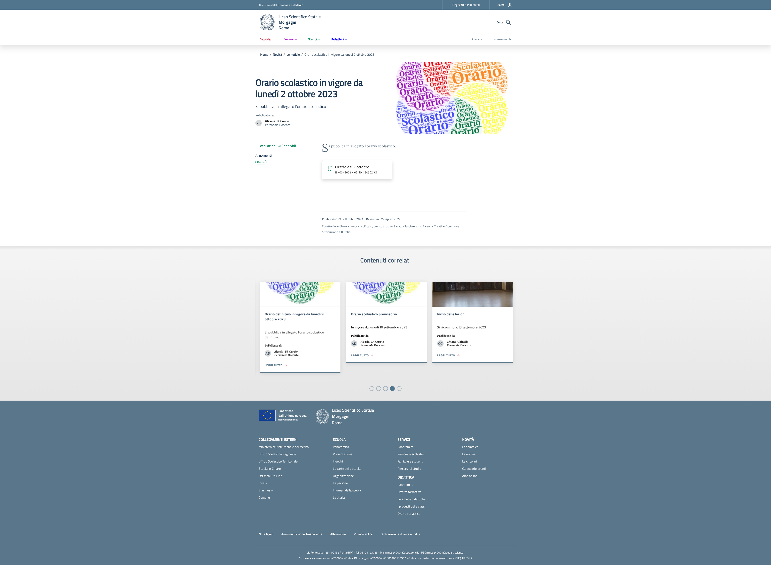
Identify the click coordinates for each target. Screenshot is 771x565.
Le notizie (293, 54)
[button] (502, 5)
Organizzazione (343, 475)
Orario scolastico (409, 513)
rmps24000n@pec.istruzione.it (445, 552)
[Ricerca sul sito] (508, 22)
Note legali (266, 534)
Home (264, 54)
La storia (339, 497)
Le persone (340, 483)
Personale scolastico (411, 454)
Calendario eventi (474, 468)
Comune (264, 497)
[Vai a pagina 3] (385, 388)
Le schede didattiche (411, 499)
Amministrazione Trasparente (301, 534)
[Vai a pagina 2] (378, 388)
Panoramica (341, 446)
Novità (277, 54)
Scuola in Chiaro (270, 468)
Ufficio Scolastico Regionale (277, 454)
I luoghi (338, 461)
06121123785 (369, 552)
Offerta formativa (409, 491)
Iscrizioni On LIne (270, 475)
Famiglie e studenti (410, 461)
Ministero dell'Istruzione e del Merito (281, 5)
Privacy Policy (363, 534)
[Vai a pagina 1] (371, 388)
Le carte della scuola (347, 468)
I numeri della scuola (347, 490)
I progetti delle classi (411, 506)
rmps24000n (335, 558)
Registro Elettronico (466, 4)
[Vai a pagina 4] (392, 388)
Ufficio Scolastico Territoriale (278, 461)
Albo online (469, 475)
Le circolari (469, 461)
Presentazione (342, 454)
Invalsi (263, 483)
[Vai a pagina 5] (399, 388)
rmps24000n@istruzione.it (402, 552)
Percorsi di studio (409, 468)
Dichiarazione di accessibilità (400, 534)
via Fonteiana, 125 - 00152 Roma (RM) (330, 552)
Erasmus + (266, 490)
